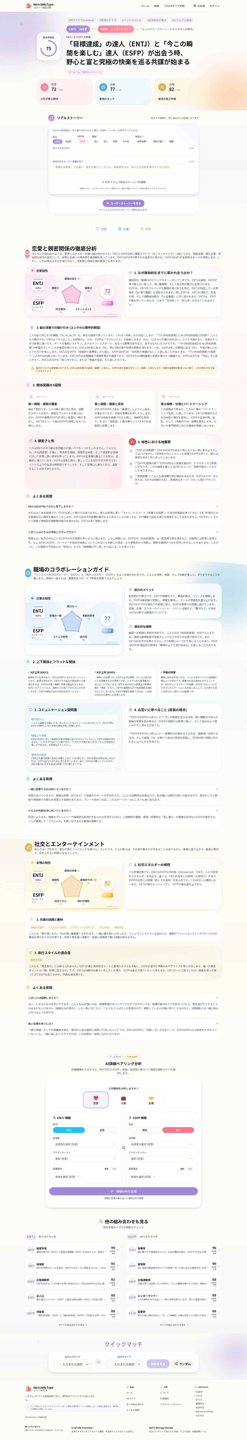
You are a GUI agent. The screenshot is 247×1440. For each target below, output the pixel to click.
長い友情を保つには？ (41, 1023)
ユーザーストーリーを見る (126, 203)
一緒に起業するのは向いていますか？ (49, 789)
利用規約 (164, 1398)
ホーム (145, 6)
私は (55, 136)
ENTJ (57, 141)
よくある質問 (132, 1409)
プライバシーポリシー (171, 1404)
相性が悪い (158, 141)
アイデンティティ (62, 1152)
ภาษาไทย (199, 1415)
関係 (94, 136)
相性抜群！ (142, 141)
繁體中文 (200, 1403)
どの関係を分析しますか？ (123, 1088)
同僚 (115, 141)
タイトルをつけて (61, 148)
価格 (156, 6)
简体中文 (200, 1407)
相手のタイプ (124, 1356)
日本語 (199, 1395)
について (164, 1392)
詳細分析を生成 (126, 1191)
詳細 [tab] (114, 1168)
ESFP (68, 141)
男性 (68, 1130)
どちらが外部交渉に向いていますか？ (49, 810)
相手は (81, 136)
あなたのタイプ (72, 1356)
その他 (125, 141)
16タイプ (130, 1398)
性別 (55, 1124)
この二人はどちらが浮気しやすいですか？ (52, 532)
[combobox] (85, 1144)
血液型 (56, 1138)
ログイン (215, 6)
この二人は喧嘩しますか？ (43, 998)
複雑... (172, 141)
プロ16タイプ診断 (174, 6)
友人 (106, 141)
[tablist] (110, 1168)
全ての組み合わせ (135, 1404)
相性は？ (139, 136)
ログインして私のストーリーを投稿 (125, 182)
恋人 (96, 141)
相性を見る (158, 1364)
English (199, 1391)
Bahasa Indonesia (204, 1411)
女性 (102, 1130)
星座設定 (57, 1168)
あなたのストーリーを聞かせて (68, 161)
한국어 (199, 1399)
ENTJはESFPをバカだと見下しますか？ (50, 506)
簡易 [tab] (106, 1168)
